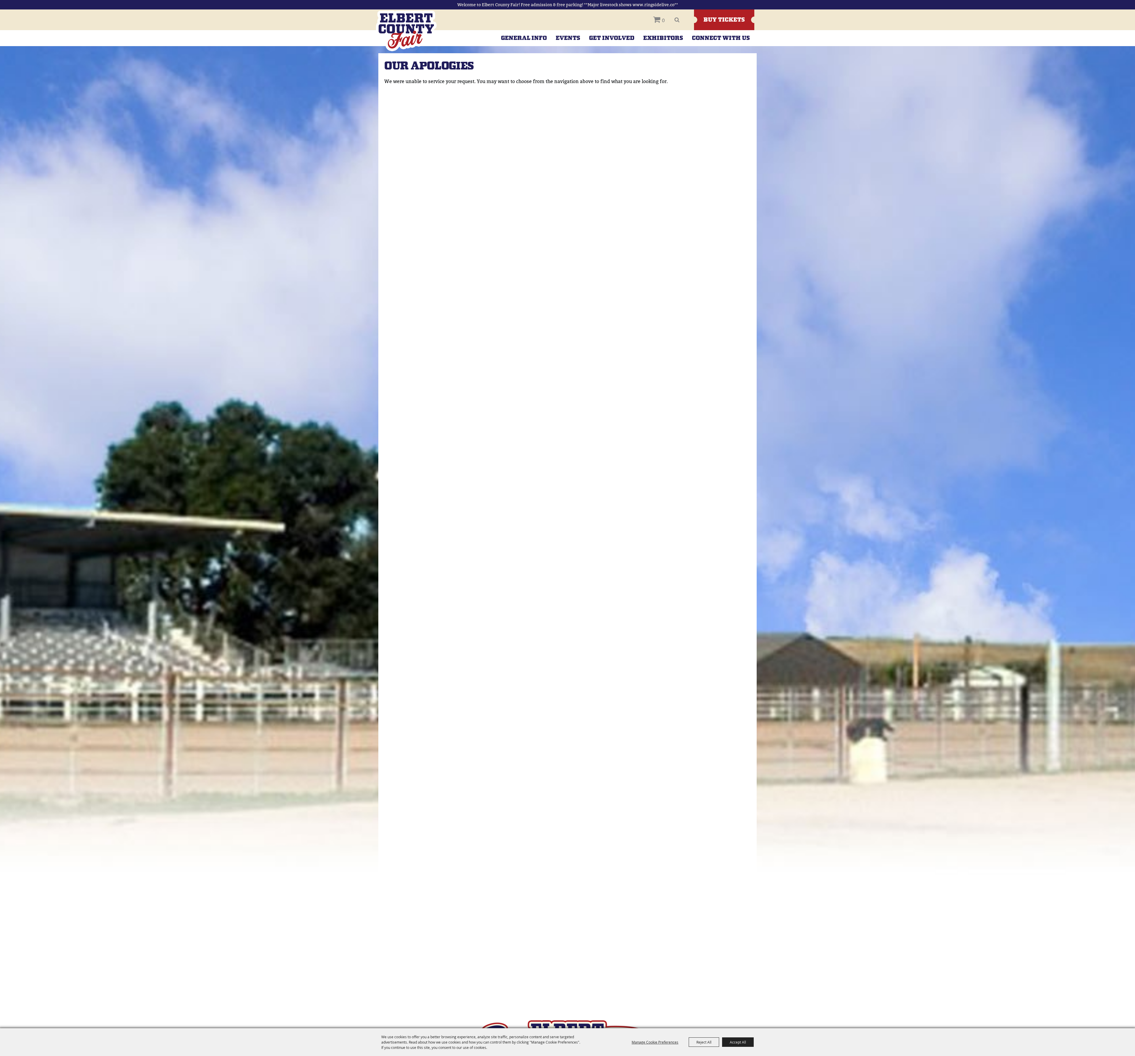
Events (568, 38)
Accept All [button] (738, 1042)
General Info (524, 38)
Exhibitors (663, 38)
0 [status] (663, 20)
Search (677, 19)
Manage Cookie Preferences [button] (655, 1042)
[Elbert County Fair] (406, 30)
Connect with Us (721, 38)
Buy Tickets (724, 19)
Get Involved (611, 38)
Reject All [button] (703, 1042)
